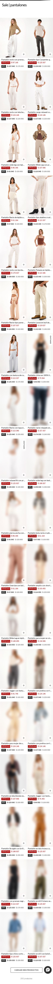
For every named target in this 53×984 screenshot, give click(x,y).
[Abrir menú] (26, 979)
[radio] (4, 33)
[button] (5, 980)
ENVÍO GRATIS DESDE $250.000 (14, 10)
